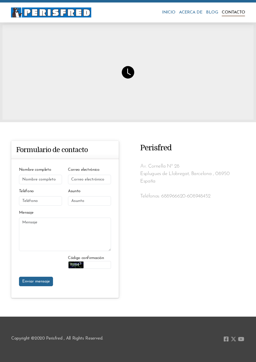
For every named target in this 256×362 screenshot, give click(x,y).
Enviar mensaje (36, 281)
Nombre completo (35, 170)
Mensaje (26, 213)
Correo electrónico (84, 170)
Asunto (74, 191)
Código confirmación (86, 258)
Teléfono (26, 191)
